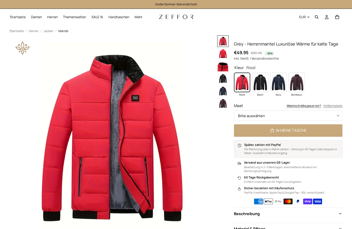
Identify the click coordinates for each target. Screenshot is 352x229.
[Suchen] (316, 17)
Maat (238, 105)
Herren (34, 31)
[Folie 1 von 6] (223, 41)
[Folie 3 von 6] (223, 66)
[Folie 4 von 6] (223, 78)
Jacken (48, 31)
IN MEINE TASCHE (291, 130)
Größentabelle (333, 106)
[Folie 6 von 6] (223, 103)
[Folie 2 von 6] (223, 53)
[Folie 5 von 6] (223, 91)
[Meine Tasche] (337, 17)
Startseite (17, 31)
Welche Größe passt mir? (304, 106)
